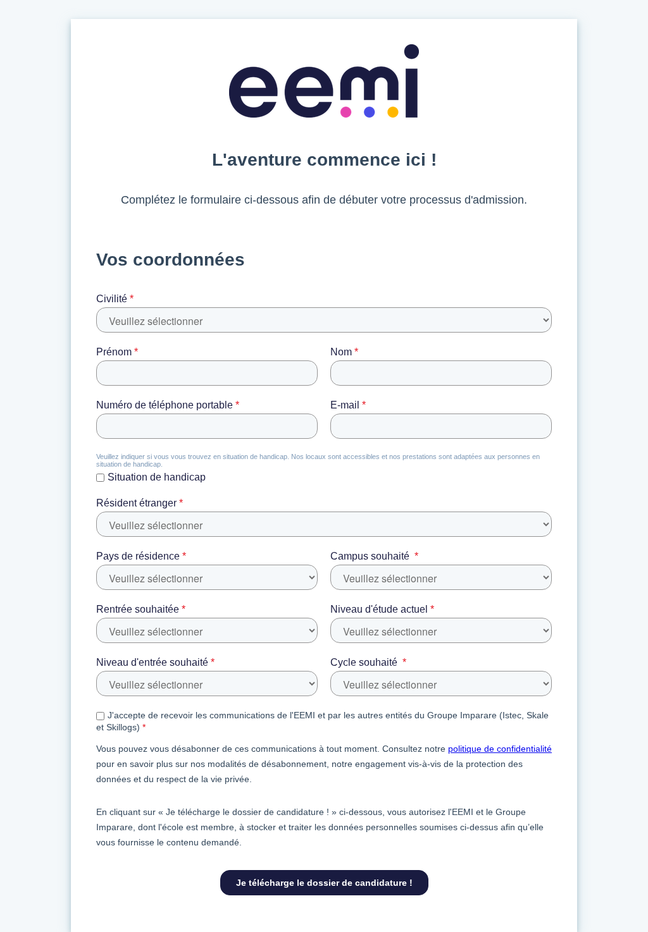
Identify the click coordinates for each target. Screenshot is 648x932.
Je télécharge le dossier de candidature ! (324, 883)
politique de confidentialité (500, 749)
